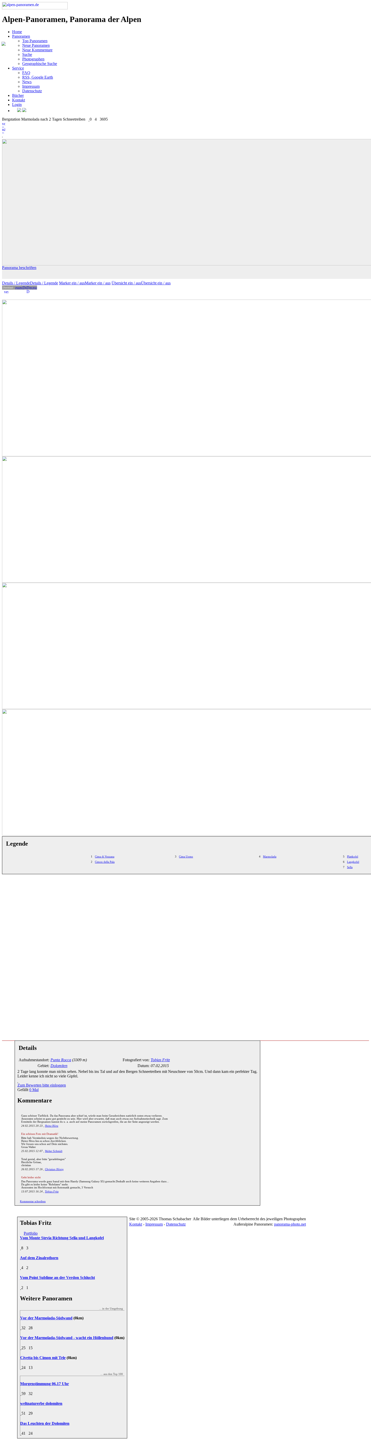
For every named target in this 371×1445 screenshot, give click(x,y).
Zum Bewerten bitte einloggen (41, 1085)
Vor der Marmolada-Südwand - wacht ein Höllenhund (66, 1338)
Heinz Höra (51, 1125)
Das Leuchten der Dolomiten (44, 1423)
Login (17, 104)
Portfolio (31, 1233)
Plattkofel (352, 856)
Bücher (18, 95)
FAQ (26, 73)
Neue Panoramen (36, 45)
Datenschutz (32, 91)
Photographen (33, 59)
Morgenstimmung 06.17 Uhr (44, 1384)
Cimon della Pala (105, 861)
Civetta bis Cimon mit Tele (43, 1358)
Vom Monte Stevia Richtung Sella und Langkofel (62, 1238)
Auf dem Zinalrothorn (39, 1258)
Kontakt (18, 100)
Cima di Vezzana (104, 856)
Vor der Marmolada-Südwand (46, 1318)
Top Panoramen (34, 41)
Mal (34, 1090)
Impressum (31, 86)
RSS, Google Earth (37, 77)
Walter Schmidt (53, 1151)
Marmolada (269, 856)
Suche (27, 54)
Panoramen (21, 36)
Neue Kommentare (37, 50)
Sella (350, 867)
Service (18, 68)
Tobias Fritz (52, 1191)
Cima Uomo (186, 856)
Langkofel (353, 861)
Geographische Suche (39, 63)
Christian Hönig (54, 1169)
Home (17, 32)
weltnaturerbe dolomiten (41, 1403)
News (27, 82)
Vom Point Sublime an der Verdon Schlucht (57, 1277)
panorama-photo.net (290, 1224)
